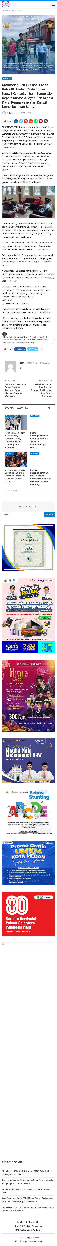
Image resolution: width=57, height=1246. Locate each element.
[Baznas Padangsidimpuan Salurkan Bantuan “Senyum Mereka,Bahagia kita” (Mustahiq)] (41, 422)
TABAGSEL (7, 79)
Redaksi (20, 1222)
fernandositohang (35, 1241)
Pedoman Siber (33, 1222)
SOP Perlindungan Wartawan (29, 1230)
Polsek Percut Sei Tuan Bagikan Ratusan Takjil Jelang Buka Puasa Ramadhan (41, 390)
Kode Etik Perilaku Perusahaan (28, 1226)
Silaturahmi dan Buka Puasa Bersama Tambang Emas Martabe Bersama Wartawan (15, 390)
